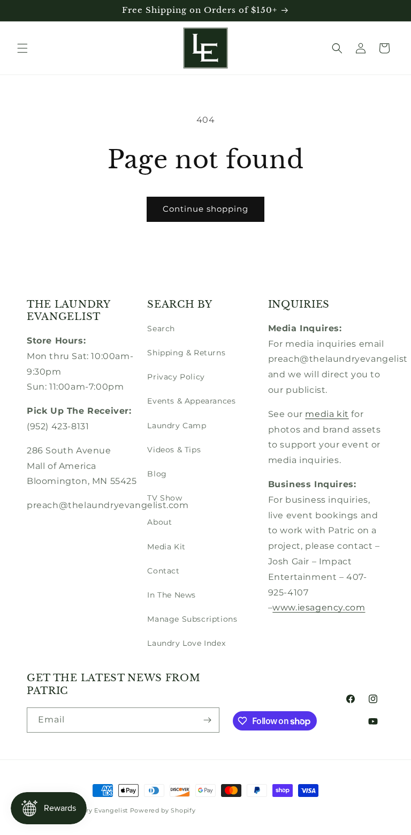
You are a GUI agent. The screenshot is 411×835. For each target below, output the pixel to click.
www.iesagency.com (318, 607)
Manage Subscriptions (192, 619)
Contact (163, 571)
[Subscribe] (207, 720)
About (159, 522)
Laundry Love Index (186, 643)
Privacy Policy (175, 377)
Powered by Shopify (163, 810)
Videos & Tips (174, 449)
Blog (156, 474)
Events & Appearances (191, 401)
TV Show (164, 498)
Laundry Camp (176, 425)
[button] (22, 48)
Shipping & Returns (186, 352)
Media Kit (166, 546)
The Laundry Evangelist (90, 810)
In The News (171, 595)
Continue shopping (205, 209)
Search (161, 328)
